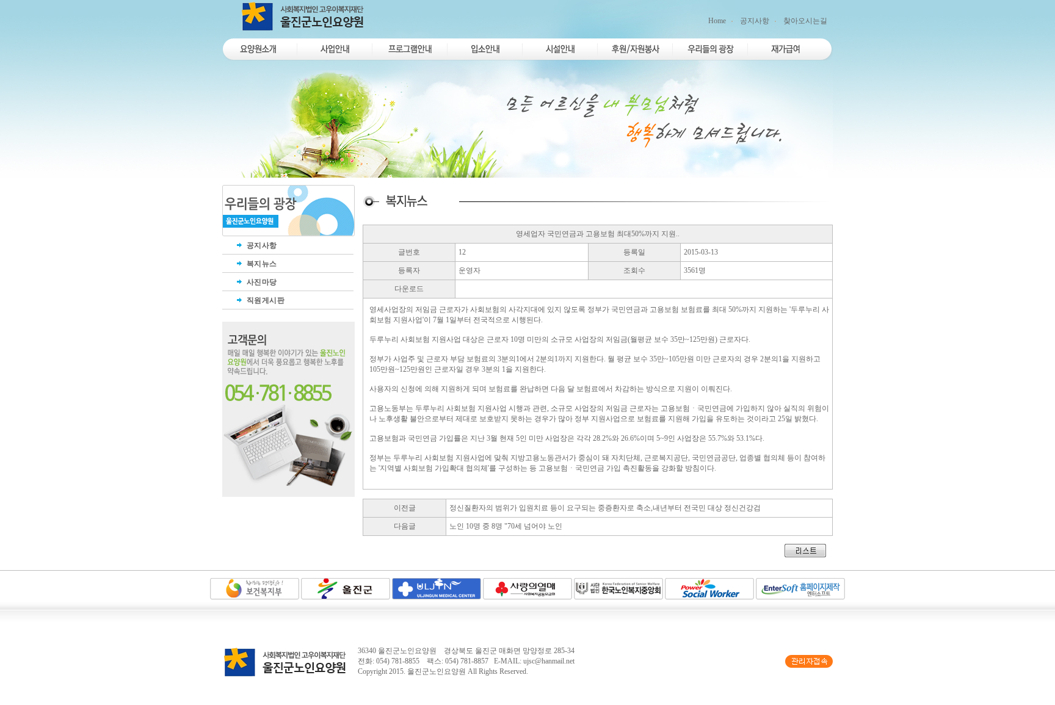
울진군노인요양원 (436, 671)
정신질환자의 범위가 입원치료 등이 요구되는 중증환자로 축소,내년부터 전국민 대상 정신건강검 (605, 508)
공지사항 (754, 20)
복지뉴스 (260, 263)
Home (717, 20)
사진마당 (260, 282)
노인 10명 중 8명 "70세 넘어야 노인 (505, 526)
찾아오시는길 (805, 20)
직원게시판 (264, 300)
